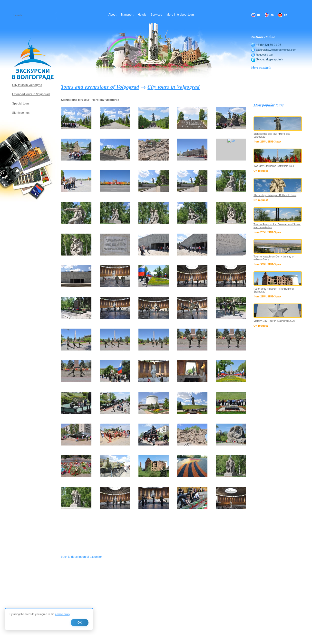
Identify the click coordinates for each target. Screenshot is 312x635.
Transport (127, 14)
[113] (153, 318)
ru (258, 14)
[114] (192, 318)
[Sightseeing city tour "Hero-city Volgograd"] (278, 123)
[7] (115, 159)
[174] (192, 444)
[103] (76, 286)
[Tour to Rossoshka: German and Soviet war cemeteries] (278, 214)
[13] (153, 191)
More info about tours (180, 14)
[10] (231, 140)
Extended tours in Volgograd (31, 94)
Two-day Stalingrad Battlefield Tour (274, 165)
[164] (153, 444)
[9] (192, 159)
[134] (192, 381)
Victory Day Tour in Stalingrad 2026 (274, 320)
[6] (76, 159)
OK (80, 622)
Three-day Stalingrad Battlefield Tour (275, 195)
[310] (231, 444)
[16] (76, 223)
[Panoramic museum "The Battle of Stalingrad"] (278, 278)
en (272, 14)
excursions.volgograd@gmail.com (276, 49)
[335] (76, 476)
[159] (231, 413)
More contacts (261, 67)
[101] (231, 254)
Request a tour (264, 54)
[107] (153, 286)
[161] (76, 444)
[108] (192, 286)
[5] (231, 128)
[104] (115, 286)
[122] (115, 349)
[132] (115, 381)
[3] (153, 128)
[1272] (192, 508)
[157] (192, 413)
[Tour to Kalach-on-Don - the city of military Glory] (278, 246)
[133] (153, 381)
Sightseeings (20, 112)
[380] (115, 476)
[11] (76, 191)
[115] (231, 318)
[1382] (231, 508)
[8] (153, 159)
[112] (115, 318)
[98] (153, 254)
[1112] (153, 508)
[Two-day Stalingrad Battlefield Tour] (278, 156)
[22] (76, 254)
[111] (76, 318)
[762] (231, 476)
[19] (192, 223)
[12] (115, 191)
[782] (76, 508)
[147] (115, 413)
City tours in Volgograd (173, 86)
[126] (192, 349)
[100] (192, 254)
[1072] (115, 508)
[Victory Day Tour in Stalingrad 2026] (278, 310)
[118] (76, 349)
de (285, 14)
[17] (115, 223)
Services (156, 14)
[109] (231, 286)
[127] (76, 381)
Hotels (142, 14)
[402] (153, 476)
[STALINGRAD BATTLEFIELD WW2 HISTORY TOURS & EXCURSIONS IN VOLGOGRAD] (33, 58)
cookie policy (62, 614)
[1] (76, 128)
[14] (192, 191)
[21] (231, 223)
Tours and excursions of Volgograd (100, 86)
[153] (153, 413)
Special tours (20, 103)
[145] (76, 413)
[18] (153, 223)
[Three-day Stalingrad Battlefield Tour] (278, 185)
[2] (115, 128)
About (112, 14)
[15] (231, 191)
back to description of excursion (82, 557)
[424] (192, 476)
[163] (115, 444)
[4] (192, 128)
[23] (115, 254)
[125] (153, 349)
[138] (231, 381)
